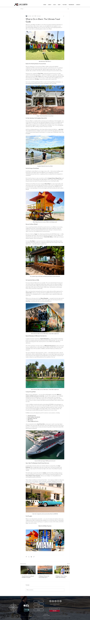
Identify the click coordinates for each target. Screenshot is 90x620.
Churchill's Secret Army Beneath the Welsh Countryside (28, 576)
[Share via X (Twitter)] (28, 556)
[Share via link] (33, 556)
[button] (68, 8)
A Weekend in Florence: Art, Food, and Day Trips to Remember (44, 576)
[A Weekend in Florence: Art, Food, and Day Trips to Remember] (45, 570)
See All (68, 563)
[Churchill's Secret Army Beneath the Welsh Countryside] (28, 570)
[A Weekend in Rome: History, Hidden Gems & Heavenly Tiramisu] (61, 570)
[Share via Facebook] (26, 556)
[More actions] (63, 16)
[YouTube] (58, 601)
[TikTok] (50, 601)
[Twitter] (55, 601)
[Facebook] (53, 601)
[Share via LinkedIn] (31, 556)
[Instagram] (61, 601)
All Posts (22, 8)
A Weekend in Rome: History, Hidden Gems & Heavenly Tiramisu (61, 576)
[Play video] (45, 540)
